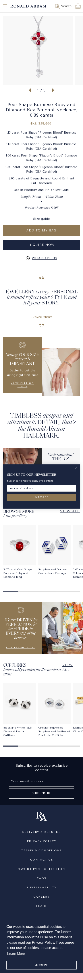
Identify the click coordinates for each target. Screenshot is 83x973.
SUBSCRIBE (41, 497)
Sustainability (41, 887)
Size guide (41, 219)
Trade (41, 906)
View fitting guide (22, 385)
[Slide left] (30, 90)
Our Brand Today (20, 647)
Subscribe (41, 793)
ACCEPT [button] (41, 965)
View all (67, 667)
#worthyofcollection (41, 868)
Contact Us (41, 859)
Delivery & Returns (41, 831)
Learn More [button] (16, 954)
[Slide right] (53, 90)
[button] (1, 6)
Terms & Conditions (41, 850)
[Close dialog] (76, 468)
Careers (41, 896)
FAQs (41, 878)
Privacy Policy (41, 841)
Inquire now (42, 244)
